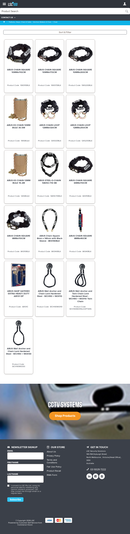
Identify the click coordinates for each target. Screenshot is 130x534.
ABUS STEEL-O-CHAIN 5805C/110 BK (49, 181)
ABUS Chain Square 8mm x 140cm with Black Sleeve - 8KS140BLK (49, 238)
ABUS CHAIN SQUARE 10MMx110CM (18, 70)
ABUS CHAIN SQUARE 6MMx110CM (80, 181)
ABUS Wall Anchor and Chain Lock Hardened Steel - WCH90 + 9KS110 (49, 293)
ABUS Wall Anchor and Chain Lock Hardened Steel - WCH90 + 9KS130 (18, 351)
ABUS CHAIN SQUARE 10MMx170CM (49, 70)
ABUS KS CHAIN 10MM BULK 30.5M (18, 126)
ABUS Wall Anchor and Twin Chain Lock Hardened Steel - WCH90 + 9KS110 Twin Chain (80, 296)
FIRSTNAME (12, 462)
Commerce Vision (25, 524)
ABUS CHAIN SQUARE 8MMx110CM (18, 237)
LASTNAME (12, 474)
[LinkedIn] (89, 476)
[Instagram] (102, 476)
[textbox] (62, 11)
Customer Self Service (28, 522)
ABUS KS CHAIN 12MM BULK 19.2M (18, 181)
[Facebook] (95, 476)
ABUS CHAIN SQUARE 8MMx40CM (80, 237)
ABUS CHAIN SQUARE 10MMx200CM (80, 70)
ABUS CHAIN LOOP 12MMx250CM (80, 126)
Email (10, 451)
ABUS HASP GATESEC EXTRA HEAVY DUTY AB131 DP (18, 293)
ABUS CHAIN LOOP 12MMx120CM (49, 126)
